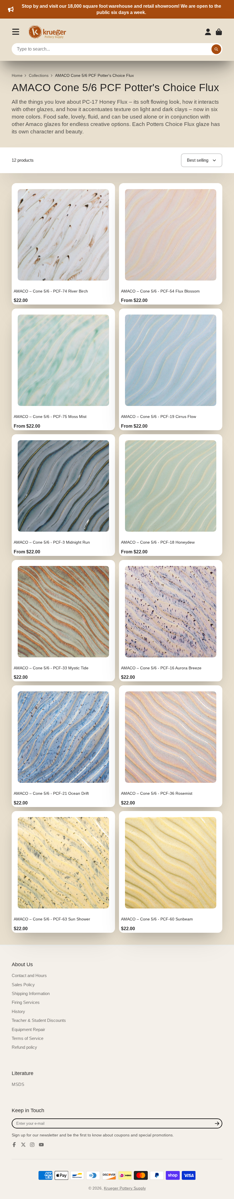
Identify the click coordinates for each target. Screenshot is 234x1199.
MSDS (18, 1084)
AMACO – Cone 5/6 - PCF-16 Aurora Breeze (170, 621)
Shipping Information (31, 993)
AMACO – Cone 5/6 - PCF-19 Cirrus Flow (170, 369)
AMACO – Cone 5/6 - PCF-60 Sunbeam (170, 872)
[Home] (49, 32)
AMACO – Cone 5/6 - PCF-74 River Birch (63, 244)
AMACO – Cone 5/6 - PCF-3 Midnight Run (63, 495)
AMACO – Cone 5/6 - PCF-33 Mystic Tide (63, 621)
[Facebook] (14, 1144)
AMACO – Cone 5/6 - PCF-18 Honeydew (170, 495)
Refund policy (24, 1047)
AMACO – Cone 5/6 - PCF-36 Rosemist (170, 746)
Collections (39, 75)
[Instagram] (32, 1144)
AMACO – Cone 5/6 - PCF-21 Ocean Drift (63, 746)
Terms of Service (27, 1038)
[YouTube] (41, 1144)
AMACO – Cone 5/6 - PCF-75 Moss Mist (63, 369)
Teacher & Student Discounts (39, 1020)
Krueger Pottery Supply (125, 1188)
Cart (218, 32)
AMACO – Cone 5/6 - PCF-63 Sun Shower (63, 872)
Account (208, 32)
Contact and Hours (29, 975)
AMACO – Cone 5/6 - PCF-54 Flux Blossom (170, 244)
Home (17, 75)
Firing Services (26, 1002)
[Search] (216, 49)
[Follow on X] (23, 1144)
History (18, 1011)
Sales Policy (23, 984)
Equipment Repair (28, 1029)
